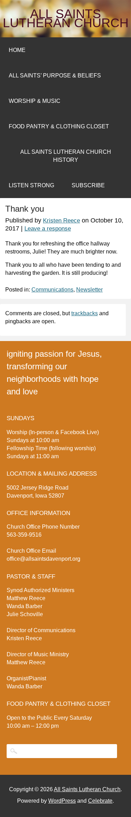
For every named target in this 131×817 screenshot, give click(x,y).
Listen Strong (31, 185)
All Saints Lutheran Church (66, 18)
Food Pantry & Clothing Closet (59, 126)
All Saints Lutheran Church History (65, 156)
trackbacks (84, 313)
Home (17, 50)
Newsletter (89, 290)
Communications (52, 290)
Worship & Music (34, 101)
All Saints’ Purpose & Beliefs (55, 75)
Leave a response (47, 228)
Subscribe (88, 185)
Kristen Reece (61, 220)
